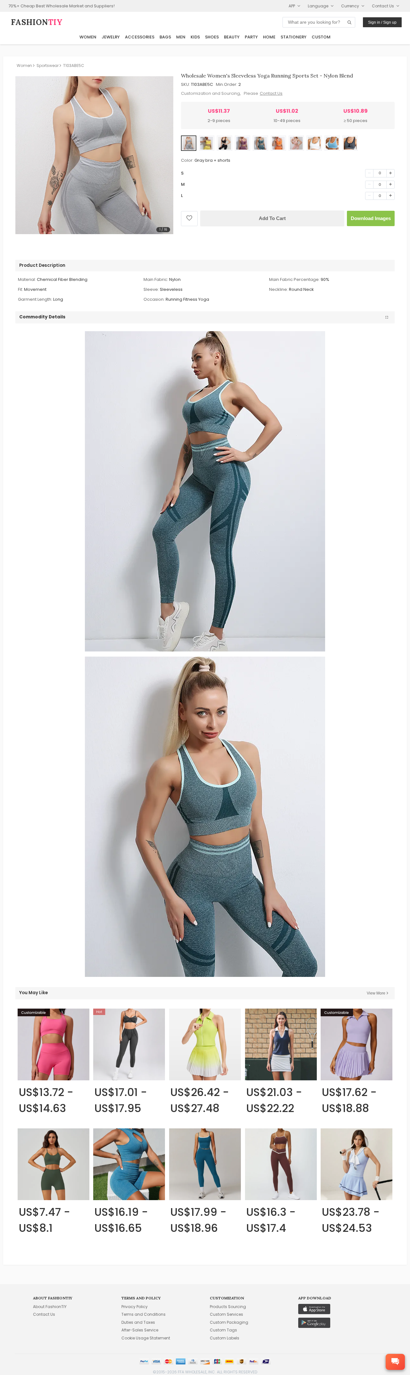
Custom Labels (224, 1338)
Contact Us (271, 93)
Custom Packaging (229, 1322)
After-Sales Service (139, 1330)
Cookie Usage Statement (145, 1338)
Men (180, 37)
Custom (321, 37)
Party (251, 37)
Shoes (212, 37)
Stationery (294, 37)
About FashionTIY (50, 1306)
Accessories (139, 37)
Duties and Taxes (138, 1322)
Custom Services (226, 1314)
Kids (195, 37)
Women (87, 37)
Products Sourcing (228, 1306)
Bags (165, 37)
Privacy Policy (134, 1306)
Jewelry (111, 37)
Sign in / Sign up (382, 22)
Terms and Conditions (143, 1314)
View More (376, 993)
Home (269, 37)
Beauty (232, 37)
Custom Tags (223, 1330)
